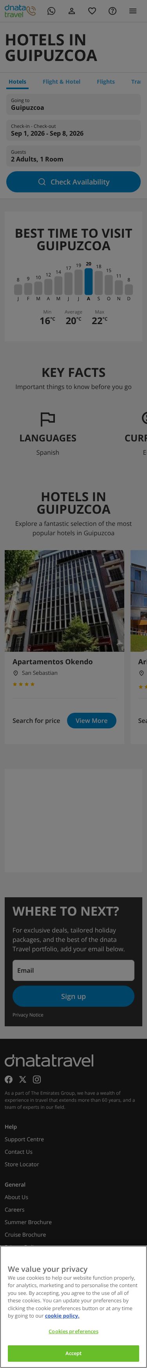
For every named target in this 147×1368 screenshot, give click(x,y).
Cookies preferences (73, 1331)
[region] (73, 1307)
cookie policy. (62, 1315)
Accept (73, 1353)
